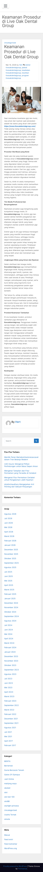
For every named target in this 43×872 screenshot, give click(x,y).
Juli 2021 (8, 732)
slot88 (6, 801)
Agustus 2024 (10, 621)
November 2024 (11, 607)
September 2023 (11, 670)
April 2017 (8, 741)
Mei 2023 (8, 687)
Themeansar (22, 869)
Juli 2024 (8, 625)
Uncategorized (10, 43)
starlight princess (11, 806)
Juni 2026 (8, 523)
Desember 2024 (11, 603)
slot (5, 792)
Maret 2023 (9, 696)
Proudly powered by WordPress (15, 866)
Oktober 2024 (10, 612)
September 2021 (11, 723)
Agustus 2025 (10, 567)
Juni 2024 (8, 630)
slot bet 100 (9, 797)
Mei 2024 (8, 634)
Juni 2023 (8, 683)
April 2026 (8, 532)
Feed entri (8, 839)
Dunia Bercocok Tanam (14, 770)
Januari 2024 (10, 652)
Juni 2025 (8, 576)
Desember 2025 (11, 550)
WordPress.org (10, 848)
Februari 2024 (10, 647)
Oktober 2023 (10, 665)
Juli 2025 (8, 572)
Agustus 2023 (10, 674)
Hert (21, 65)
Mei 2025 (8, 581)
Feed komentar (10, 844)
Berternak (8, 766)
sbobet (7, 788)
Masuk (7, 835)
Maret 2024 (9, 643)
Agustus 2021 (10, 728)
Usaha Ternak (10, 815)
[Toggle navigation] (5, 6)
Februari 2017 (10, 745)
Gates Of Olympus (12, 775)
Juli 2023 (8, 679)
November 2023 (11, 661)
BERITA (7, 761)
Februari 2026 (10, 541)
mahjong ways (10, 783)
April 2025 (8, 585)
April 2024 (8, 639)
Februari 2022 (10, 714)
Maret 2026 (9, 536)
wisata (7, 819)
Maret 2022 (9, 710)
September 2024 (11, 616)
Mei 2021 (8, 736)
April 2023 (8, 692)
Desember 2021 (11, 719)
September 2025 (11, 563)
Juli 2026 (8, 518)
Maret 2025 (9, 590)
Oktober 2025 (10, 558)
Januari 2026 (10, 545)
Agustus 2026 (10, 514)
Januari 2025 (9, 598)
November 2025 (11, 554)
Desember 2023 (11, 656)
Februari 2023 (10, 701)
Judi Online (9, 779)
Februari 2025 (10, 594)
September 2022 (11, 705)
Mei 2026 (8, 527)
